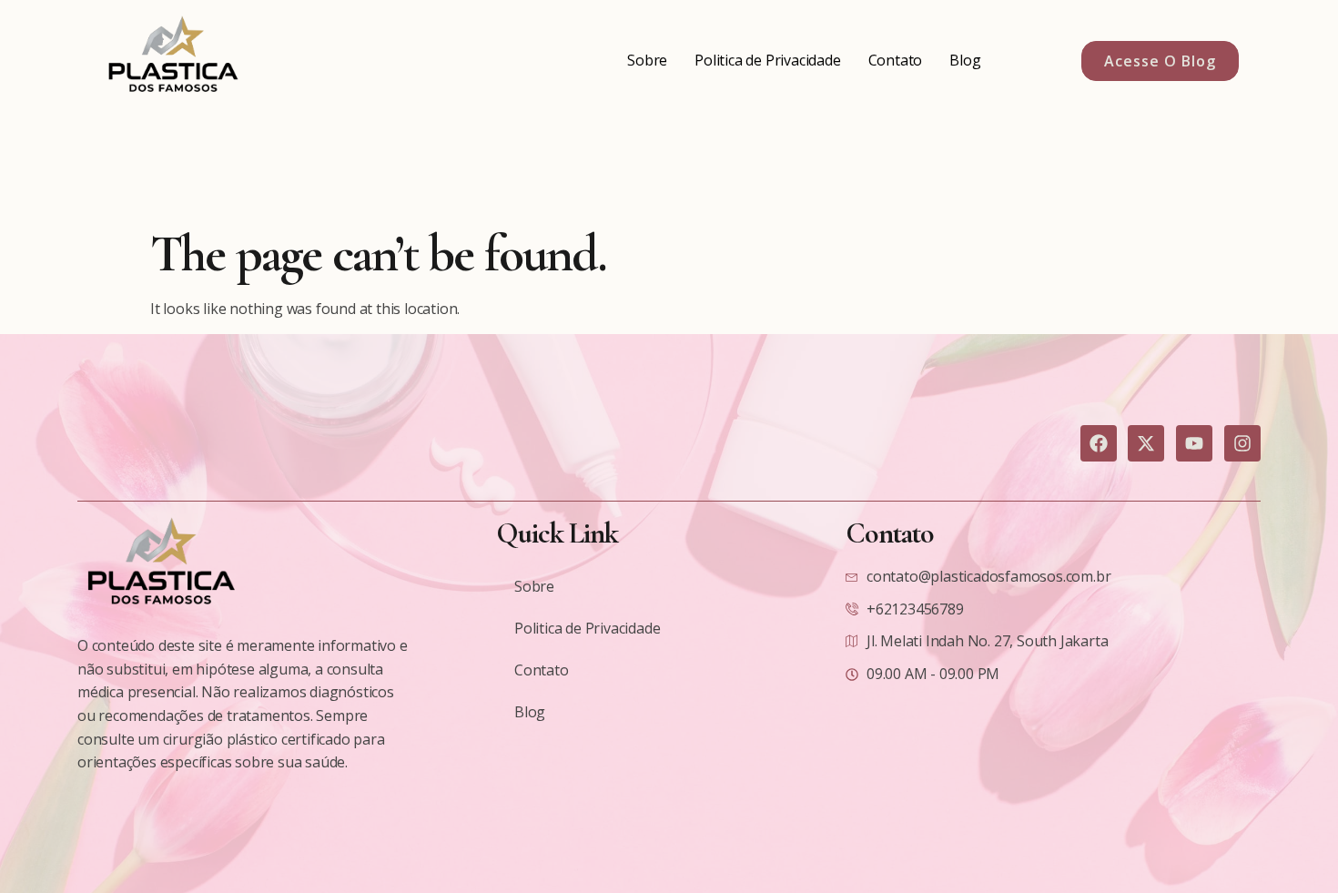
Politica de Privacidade (767, 60)
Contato (895, 60)
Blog (964, 60)
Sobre (647, 60)
